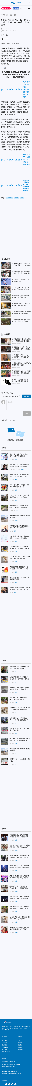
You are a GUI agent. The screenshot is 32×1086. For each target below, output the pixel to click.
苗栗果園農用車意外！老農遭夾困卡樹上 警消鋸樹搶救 (6, 373)
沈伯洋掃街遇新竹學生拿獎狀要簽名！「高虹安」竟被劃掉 (4, 538)
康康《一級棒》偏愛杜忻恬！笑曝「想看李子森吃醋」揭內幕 (4, 878)
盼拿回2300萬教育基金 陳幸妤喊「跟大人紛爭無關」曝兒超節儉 (4, 590)
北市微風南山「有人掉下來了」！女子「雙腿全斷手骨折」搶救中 (4, 720)
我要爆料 (20, 1047)
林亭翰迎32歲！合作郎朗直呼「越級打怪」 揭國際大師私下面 (4, 888)
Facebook (6, 1084)
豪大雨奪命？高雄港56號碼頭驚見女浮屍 (4, 518)
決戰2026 (16, 8)
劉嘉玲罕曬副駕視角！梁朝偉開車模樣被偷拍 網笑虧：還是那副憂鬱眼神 (4, 909)
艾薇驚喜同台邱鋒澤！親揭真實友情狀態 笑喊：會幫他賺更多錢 (4, 899)
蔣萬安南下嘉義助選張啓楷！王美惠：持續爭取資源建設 (4, 456)
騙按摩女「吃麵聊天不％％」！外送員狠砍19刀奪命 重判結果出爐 (6, 381)
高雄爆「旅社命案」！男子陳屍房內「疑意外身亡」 (4, 730)
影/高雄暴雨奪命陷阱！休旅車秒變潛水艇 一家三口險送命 (4, 741)
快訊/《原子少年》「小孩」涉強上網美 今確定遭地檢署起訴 (6, 357)
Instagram (9, 1084)
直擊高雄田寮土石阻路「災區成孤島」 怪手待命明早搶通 (4, 508)
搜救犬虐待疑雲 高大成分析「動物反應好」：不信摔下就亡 (6, 265)
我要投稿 (20, 1049)
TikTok (15, 1084)
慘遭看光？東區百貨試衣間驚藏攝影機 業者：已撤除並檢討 (4, 689)
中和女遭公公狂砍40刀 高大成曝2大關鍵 (6, 281)
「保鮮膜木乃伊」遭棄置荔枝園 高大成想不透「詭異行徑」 (6, 321)
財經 (16, 582)
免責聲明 (4, 1049)
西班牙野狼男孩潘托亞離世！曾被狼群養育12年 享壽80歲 (4, 497)
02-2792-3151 (12, 1071)
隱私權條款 (5, 1047)
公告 (19, 1040)
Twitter (3, 1084)
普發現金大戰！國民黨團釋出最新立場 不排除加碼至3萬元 (4, 467)
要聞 (16, 459)
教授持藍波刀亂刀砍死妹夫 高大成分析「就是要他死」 (6, 297)
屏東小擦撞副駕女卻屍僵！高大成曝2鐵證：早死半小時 (6, 314)
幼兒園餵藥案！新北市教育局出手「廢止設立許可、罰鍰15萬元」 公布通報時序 (6, 341)
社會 (16, 521)
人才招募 (4, 1042)
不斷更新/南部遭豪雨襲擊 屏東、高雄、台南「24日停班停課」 (4, 569)
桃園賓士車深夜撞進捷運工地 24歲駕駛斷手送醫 (6, 365)
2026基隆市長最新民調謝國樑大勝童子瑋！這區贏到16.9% (4, 528)
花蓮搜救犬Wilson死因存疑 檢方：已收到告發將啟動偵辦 (4, 710)
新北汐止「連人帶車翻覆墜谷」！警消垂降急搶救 (4, 700)
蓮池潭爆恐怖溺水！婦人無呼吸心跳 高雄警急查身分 (4, 669)
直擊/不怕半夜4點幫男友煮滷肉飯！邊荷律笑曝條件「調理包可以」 (4, 929)
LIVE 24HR (6, 8)
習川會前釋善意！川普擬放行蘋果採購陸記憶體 (4, 579)
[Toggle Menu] (29, 8)
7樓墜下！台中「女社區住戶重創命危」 (4, 761)
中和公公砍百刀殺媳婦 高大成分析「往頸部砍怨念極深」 (6, 289)
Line (12, 1084)
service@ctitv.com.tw (14, 1073)
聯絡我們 (20, 1045)
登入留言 (26, 396)
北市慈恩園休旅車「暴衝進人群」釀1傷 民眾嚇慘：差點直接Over (4, 549)
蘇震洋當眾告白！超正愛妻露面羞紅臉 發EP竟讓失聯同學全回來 (4, 868)
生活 (16, 490)
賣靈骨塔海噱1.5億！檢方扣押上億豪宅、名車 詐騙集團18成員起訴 (6, 349)
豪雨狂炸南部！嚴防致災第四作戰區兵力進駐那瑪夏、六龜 (4, 477)
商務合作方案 (6, 1051)
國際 (16, 500)
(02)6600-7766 (10, 1066)
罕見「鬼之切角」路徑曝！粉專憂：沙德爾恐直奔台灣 (4, 487)
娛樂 (16, 562)
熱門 (25, 8)
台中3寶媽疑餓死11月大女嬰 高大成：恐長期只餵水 (6, 305)
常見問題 (20, 1042)
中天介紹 (4, 1040)
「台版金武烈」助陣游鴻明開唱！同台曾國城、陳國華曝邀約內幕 (4, 837)
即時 (21, 8)
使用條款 (4, 1045)
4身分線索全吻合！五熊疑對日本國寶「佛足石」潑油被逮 (4, 559)
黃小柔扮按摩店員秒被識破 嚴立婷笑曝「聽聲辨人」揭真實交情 (4, 858)
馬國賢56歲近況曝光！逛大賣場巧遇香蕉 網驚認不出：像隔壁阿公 (4, 847)
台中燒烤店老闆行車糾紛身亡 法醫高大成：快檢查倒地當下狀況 (6, 273)
